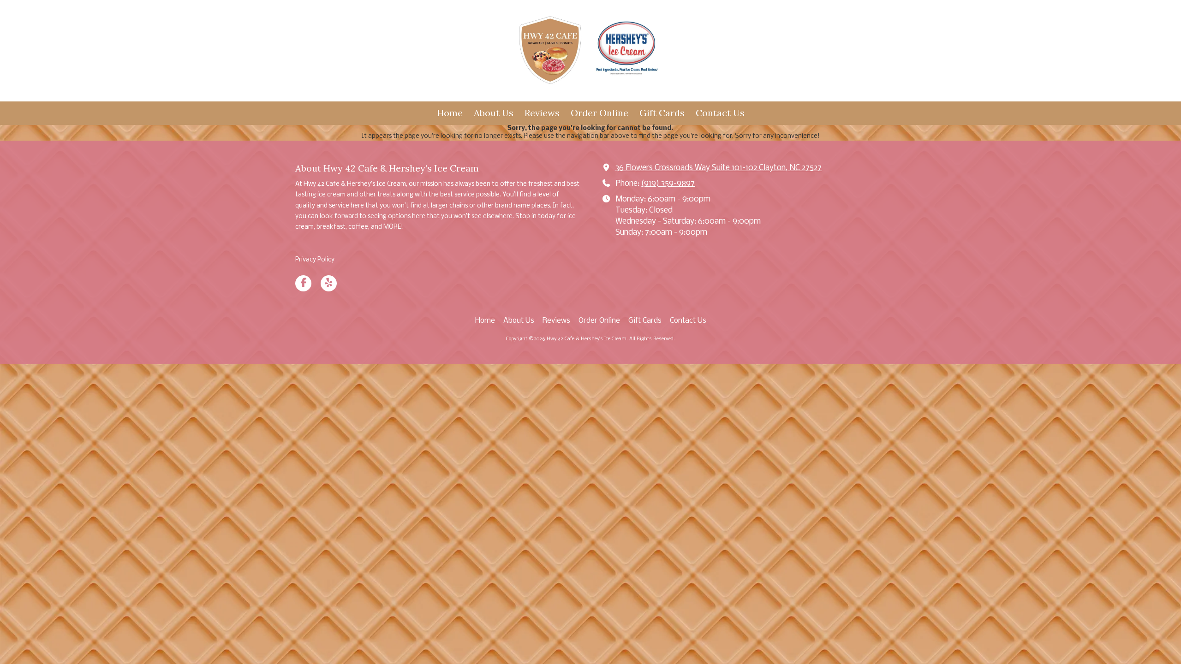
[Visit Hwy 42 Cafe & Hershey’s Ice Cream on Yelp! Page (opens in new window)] (329, 283)
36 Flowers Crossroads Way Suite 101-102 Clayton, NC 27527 (718, 168)
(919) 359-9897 (668, 183)
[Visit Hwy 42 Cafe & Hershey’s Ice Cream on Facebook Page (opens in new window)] (303, 283)
